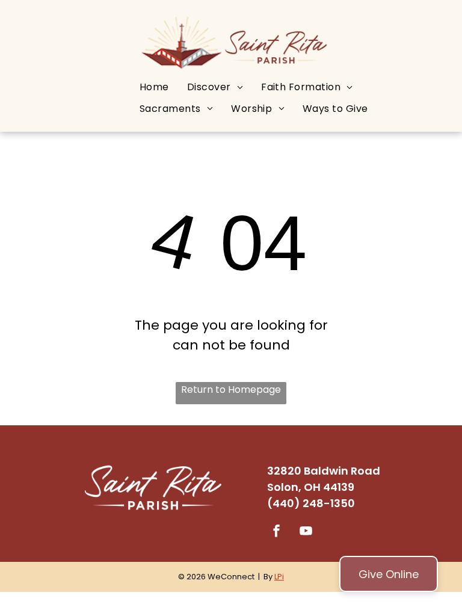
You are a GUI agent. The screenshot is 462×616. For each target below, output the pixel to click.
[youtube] (306, 533)
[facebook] (276, 533)
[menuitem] (154, 86)
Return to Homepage (231, 389)
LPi (279, 576)
